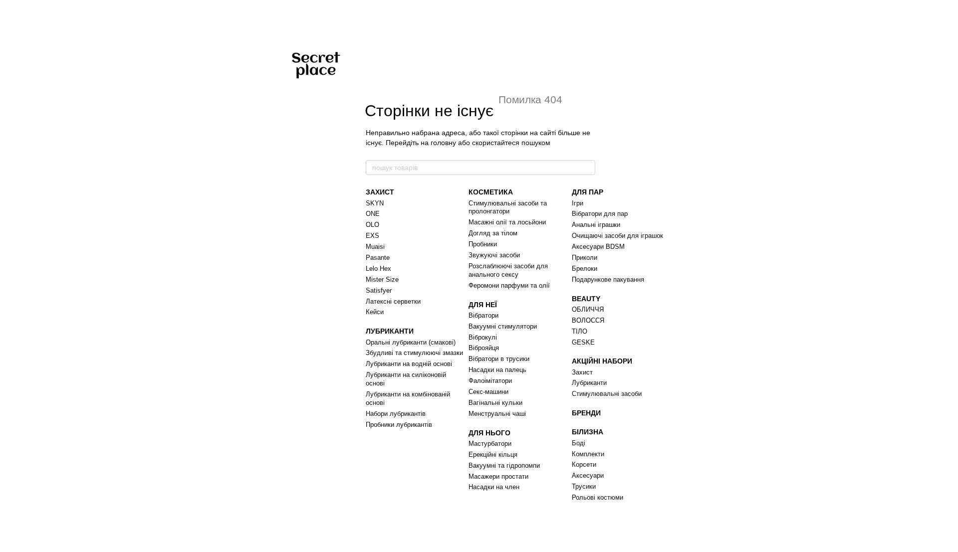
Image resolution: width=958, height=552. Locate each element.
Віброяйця (484, 348)
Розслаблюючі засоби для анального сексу (508, 270)
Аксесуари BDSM (598, 246)
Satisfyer (379, 290)
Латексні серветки (393, 301)
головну (443, 143)
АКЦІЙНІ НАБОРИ (602, 361)
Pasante (378, 257)
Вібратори (483, 315)
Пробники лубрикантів (399, 424)
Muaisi (375, 246)
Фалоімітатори (490, 380)
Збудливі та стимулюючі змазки (414, 353)
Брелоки (584, 268)
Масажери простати (498, 476)
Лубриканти (589, 382)
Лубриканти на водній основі (409, 364)
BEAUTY (586, 299)
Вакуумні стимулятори (503, 326)
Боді (578, 443)
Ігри (577, 203)
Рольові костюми (597, 497)
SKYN (375, 203)
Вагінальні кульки (495, 402)
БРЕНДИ (586, 413)
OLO (372, 224)
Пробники (483, 244)
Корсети (584, 464)
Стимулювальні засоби (607, 393)
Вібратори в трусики (499, 359)
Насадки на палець (497, 369)
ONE (373, 213)
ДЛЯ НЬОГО (489, 433)
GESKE (583, 342)
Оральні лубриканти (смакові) (411, 342)
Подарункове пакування (608, 279)
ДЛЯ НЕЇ (483, 305)
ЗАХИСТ (380, 192)
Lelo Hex (378, 268)
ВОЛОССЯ (588, 320)
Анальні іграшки (596, 224)
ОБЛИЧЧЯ (588, 309)
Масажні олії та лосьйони (507, 222)
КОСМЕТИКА (491, 192)
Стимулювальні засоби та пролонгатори (508, 207)
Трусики (584, 486)
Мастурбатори (490, 443)
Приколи (584, 257)
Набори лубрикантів (396, 413)
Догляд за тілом (493, 233)
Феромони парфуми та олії (509, 285)
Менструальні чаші (497, 413)
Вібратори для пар (600, 213)
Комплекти (588, 454)
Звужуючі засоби (494, 255)
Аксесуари (588, 475)
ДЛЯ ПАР (587, 192)
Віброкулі (483, 337)
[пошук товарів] (587, 167)
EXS (372, 235)
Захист (582, 372)
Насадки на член (494, 487)
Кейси (375, 312)
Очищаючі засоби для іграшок (617, 235)
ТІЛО (579, 331)
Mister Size (382, 279)
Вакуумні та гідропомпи (504, 465)
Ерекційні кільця (493, 454)
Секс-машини (488, 391)
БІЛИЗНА (587, 432)
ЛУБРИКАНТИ (390, 331)
